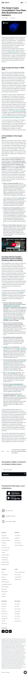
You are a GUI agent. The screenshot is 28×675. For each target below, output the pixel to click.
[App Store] (14, 493)
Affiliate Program (5, 564)
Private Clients (5, 557)
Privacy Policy (18, 574)
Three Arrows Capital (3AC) (19, 110)
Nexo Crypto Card (6, 547)
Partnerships (4, 579)
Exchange (4, 542)
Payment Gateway (19, 545)
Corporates (17, 535)
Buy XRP (3, 620)
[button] (25, 672)
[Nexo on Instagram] (10, 631)
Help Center (4, 589)
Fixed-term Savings (6, 540)
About (3, 572)
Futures (3, 552)
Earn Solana (17, 611)
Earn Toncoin (18, 608)
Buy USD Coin (5, 613)
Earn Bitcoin (17, 604)
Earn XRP (17, 606)
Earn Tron (17, 618)
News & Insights (5, 586)
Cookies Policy (18, 577)
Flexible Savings (5, 538)
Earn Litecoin (17, 616)
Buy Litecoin (4, 623)
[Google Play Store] (14, 498)
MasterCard (20, 395)
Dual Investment (5, 550)
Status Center (5, 591)
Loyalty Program (5, 554)
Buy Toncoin (4, 616)
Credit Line (4, 545)
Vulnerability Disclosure (7, 584)
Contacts (4, 593)
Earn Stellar (17, 613)
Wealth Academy (5, 581)
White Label (17, 540)
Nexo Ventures (18, 542)
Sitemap (3, 596)
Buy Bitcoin (4, 604)
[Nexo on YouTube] (6, 631)
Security (3, 577)
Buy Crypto (4, 535)
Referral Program (5, 562)
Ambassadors (5, 574)
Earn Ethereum (18, 620)
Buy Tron (4, 608)
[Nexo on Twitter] (3, 631)
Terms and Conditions (20, 572)
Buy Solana (4, 611)
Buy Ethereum (5, 618)
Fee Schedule (18, 579)
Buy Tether (4, 606)
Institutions (17, 538)
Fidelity (5, 397)
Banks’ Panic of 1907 (13, 52)
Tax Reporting (5, 559)
